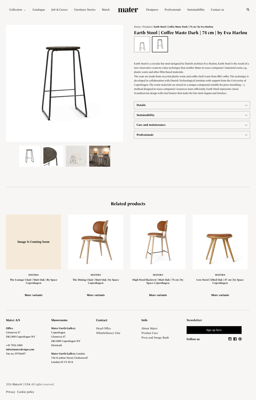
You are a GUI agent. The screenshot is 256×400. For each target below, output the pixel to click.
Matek (106, 9)
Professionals (173, 9)
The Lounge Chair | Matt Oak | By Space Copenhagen (33, 281)
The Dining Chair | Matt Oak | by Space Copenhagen (96, 281)
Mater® (33, 274)
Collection (15, 9)
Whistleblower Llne (108, 333)
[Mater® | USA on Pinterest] (240, 339)
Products (147, 26)
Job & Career (59, 9)
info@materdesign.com (20, 349)
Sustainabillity (196, 9)
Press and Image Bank (155, 337)
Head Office (103, 328)
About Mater (149, 328)
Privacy (10, 391)
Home (137, 26)
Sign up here (214, 330)
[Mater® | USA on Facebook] (235, 339)
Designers (152, 9)
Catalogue (39, 9)
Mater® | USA (21, 384)
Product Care (149, 333)
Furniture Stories (84, 9)
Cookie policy (25, 391)
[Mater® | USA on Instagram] (230, 339)
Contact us (217, 9)
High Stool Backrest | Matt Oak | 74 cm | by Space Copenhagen (157, 281)
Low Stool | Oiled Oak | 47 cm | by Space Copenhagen (220, 281)
